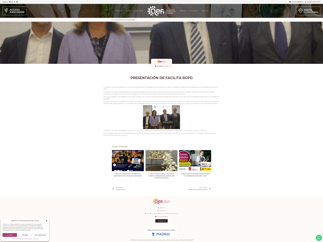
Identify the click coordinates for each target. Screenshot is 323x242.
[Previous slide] (114, 165)
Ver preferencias (40, 235)
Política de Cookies (16, 238)
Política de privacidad (27, 238)
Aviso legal (35, 238)
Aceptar (9, 235)
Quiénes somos (138, 10)
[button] (46, 221)
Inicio (112, 20)
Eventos (182, 10)
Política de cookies (172, 240)
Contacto (204, 10)
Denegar (25, 235)
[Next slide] (208, 165)
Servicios (119, 10)
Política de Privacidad (186, 240)
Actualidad (193, 10)
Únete (129, 10)
